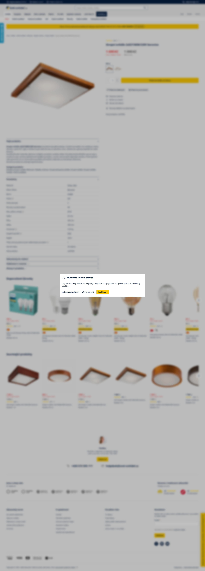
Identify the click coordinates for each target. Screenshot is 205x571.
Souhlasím (102, 292)
